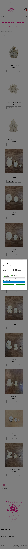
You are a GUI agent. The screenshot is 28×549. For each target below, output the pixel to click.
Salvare (14, 284)
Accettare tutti (14, 281)
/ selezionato (7, 280)
